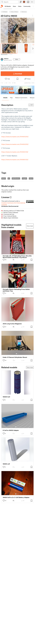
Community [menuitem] (26, 6)
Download (18, 73)
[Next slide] (32, 48)
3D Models (4, 11)
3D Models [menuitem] (8, 6)
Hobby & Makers (14, 11)
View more (30, 226)
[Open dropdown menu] (32, 16)
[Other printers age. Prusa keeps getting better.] (17, 90)
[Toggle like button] (4, 260)
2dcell (31, 178)
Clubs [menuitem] (19, 6)
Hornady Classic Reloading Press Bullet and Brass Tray (16, 290)
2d (9, 178)
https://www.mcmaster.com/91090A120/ (14, 159)
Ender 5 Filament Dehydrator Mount (15, 357)
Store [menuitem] (14, 6)
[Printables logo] (2, 6)
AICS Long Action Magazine (12, 323)
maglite (24, 178)
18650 (3, 178)
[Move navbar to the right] (33, 6)
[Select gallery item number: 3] (17, 320)
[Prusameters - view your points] (24, 2)
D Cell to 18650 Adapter (11, 430)
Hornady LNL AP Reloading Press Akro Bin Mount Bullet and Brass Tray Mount (17, 256)
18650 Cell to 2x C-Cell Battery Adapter (16, 497)
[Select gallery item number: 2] (18, 286)
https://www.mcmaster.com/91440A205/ (15, 136)
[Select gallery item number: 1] (16, 286)
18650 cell (6, 464)
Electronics (24, 11)
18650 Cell (6, 397)
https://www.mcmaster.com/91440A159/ (14, 152)
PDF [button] (31, 105)
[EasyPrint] (20, 1)
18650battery (16, 178)
